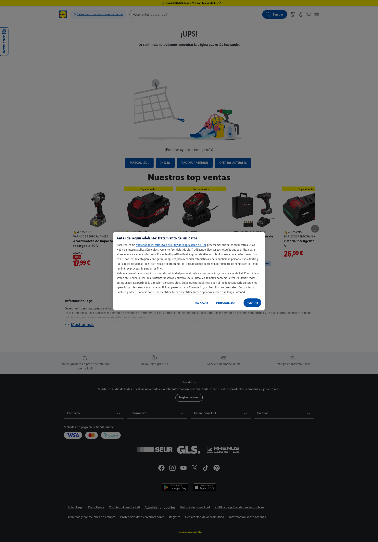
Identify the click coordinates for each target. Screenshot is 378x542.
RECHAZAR (201, 303)
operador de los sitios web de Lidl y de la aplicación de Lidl (171, 245)
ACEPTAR (252, 303)
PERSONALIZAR (225, 303)
